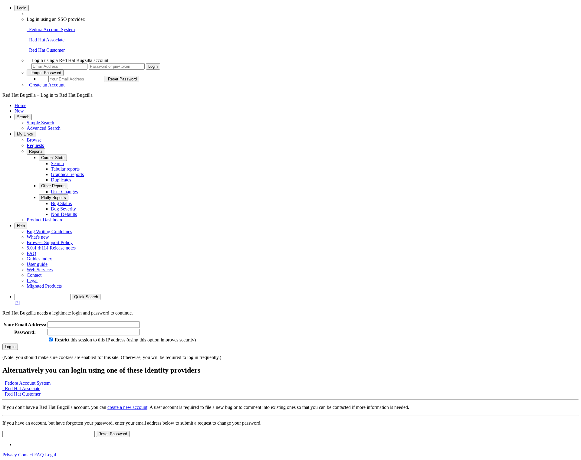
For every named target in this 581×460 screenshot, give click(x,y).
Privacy (9, 454)
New (19, 110)
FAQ (31, 253)
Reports (36, 151)
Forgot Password (45, 72)
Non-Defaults (64, 214)
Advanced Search (44, 128)
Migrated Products (44, 286)
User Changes (64, 191)
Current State (52, 157)
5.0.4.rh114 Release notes (51, 247)
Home (20, 105)
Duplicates (61, 179)
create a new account (127, 407)
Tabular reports (65, 168)
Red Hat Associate (45, 39)
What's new (38, 237)
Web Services (40, 269)
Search (23, 117)
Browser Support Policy (50, 242)
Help (21, 225)
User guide (37, 264)
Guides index (39, 258)
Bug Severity (63, 208)
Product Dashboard (45, 219)
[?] (17, 302)
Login (21, 8)
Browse (34, 139)
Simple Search (40, 122)
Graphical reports (67, 174)
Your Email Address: (24, 324)
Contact (34, 275)
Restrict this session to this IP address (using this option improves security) (125, 339)
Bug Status (61, 203)
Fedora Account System (51, 29)
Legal (32, 280)
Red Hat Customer (46, 50)
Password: (25, 332)
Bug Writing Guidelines (49, 231)
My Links (25, 134)
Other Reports (53, 186)
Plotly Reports (53, 197)
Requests (35, 145)
